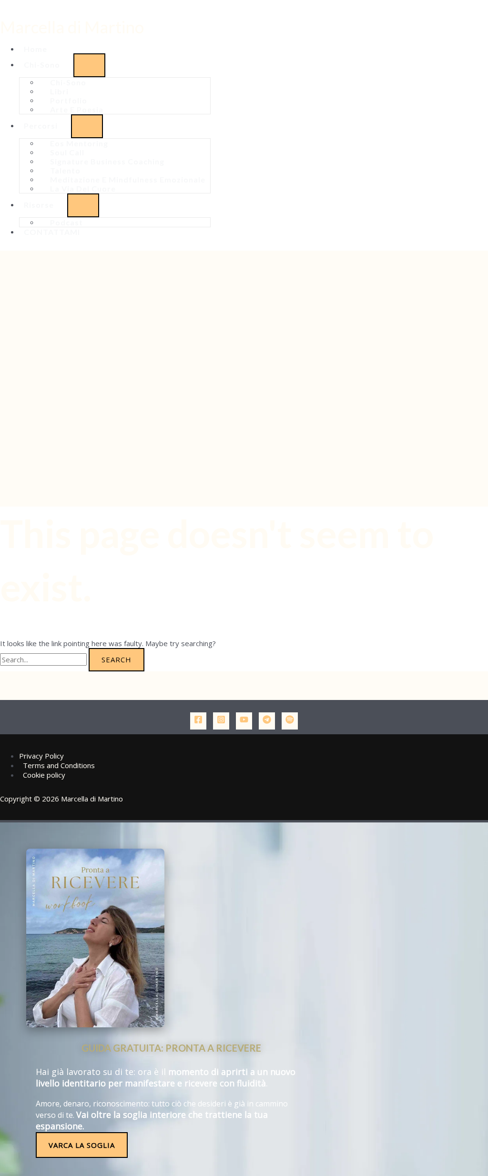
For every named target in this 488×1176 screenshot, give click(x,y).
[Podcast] (290, 721)
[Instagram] (221, 721)
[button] (46, 64)
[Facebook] (198, 721)
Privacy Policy (41, 755)
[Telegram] (267, 721)
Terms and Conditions (59, 765)
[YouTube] (244, 721)
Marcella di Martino (72, 27)
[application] (64, 64)
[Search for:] (44, 659)
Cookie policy (44, 775)
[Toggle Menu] (89, 65)
